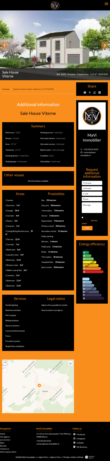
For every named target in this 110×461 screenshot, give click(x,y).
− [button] (5, 365)
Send (87, 228)
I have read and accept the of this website (91, 220)
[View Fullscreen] (5, 370)
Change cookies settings (73, 457)
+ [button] (5, 362)
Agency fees (55, 457)
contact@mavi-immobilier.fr (48, 444)
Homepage (5, 89)
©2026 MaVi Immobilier (26, 457)
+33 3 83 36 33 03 (90, 149)
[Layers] (70, 363)
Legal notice (43, 457)
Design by (91, 457)
